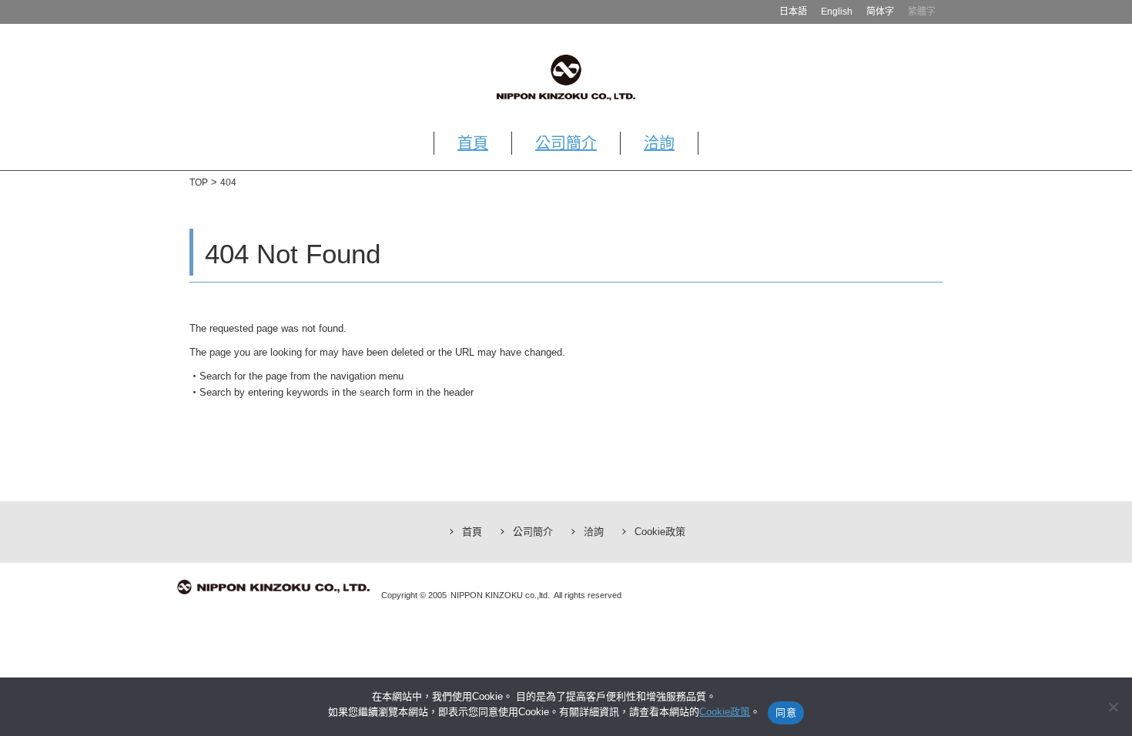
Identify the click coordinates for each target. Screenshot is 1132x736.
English (836, 11)
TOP (198, 182)
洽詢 (659, 143)
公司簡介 (566, 143)
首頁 (472, 143)
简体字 (880, 11)
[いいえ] (1112, 706)
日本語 (793, 11)
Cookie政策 (660, 531)
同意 (785, 712)
